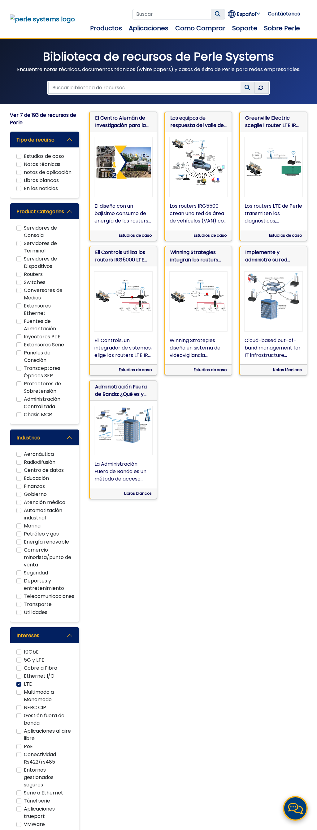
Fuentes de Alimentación (40, 325)
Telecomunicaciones (49, 596)
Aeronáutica (39, 454)
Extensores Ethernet (37, 309)
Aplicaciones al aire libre (47, 734)
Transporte (38, 604)
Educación (36, 478)
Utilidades (35, 612)
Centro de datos (44, 470)
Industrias (28, 437)
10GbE (31, 651)
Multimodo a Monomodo (39, 695)
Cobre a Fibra (40, 667)
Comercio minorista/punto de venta (47, 557)
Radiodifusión (39, 462)
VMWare (34, 824)
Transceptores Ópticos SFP (42, 372)
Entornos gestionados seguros (39, 777)
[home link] (42, 19)
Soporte (244, 28)
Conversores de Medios (43, 294)
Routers (33, 274)
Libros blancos (41, 180)
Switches (35, 282)
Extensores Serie (44, 344)
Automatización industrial (43, 514)
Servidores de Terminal (40, 247)
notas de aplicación (48, 172)
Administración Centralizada (42, 403)
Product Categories (40, 211)
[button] (244, 14)
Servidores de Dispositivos (40, 262)
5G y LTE (34, 659)
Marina (32, 525)
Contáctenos (284, 13)
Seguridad (36, 572)
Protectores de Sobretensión (42, 387)
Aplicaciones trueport (39, 812)
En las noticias (41, 188)
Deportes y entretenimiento (44, 584)
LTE (28, 684)
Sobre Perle (282, 28)
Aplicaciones (148, 28)
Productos (106, 28)
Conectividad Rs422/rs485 (40, 758)
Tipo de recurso (35, 139)
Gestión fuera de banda (44, 719)
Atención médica (44, 502)
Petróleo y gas (41, 533)
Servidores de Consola (40, 231)
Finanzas (34, 486)
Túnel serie (37, 800)
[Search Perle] (218, 14)
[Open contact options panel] (295, 808)
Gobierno (35, 494)
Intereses (27, 635)
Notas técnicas (42, 164)
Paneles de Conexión (37, 356)
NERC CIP (35, 707)
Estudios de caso (44, 156)
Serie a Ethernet (43, 792)
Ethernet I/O (39, 676)
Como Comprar (200, 28)
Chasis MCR (38, 414)
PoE (28, 746)
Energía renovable (46, 541)
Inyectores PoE (42, 336)
